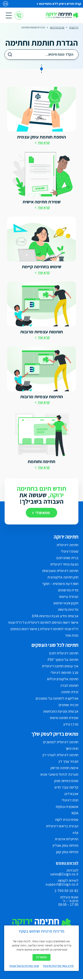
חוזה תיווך (71, 748)
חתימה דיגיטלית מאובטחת (60, 571)
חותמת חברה (69, 685)
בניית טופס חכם (67, 558)
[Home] (62, 15)
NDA (74, 813)
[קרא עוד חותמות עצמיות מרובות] (41, 304)
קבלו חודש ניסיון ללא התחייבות (60, 3)
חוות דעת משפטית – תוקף (60, 584)
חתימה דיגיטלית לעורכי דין (60, 755)
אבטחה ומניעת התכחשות (60, 711)
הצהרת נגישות (68, 597)
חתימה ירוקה (66, 537)
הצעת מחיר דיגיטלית (64, 564)
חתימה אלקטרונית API (62, 679)
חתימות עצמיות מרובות (41, 397)
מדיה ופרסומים (68, 590)
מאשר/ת (41, 957)
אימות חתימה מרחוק (64, 768)
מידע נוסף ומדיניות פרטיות (58, 965)
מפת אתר (71, 635)
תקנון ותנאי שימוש (65, 603)
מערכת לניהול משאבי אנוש (59, 774)
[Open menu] (9, 15)
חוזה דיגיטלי (70, 800)
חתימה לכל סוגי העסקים (55, 645)
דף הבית (73, 27)
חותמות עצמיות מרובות (41, 332)
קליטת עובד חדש (66, 787)
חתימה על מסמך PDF (62, 660)
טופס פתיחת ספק (66, 781)
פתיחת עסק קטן (67, 852)
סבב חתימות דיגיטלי (64, 673)
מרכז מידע (70, 724)
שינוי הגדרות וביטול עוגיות (24, 965)
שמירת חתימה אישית (42, 202)
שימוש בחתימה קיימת (41, 267)
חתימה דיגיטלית (67, 545)
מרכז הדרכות (57, 27)
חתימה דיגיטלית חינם (63, 653)
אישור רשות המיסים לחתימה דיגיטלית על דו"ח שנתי (43, 622)
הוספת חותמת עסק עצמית (41, 137)
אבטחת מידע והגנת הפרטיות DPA (55, 616)
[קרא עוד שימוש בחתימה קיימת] (41, 239)
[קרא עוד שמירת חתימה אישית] (41, 174)
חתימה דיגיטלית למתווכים (60, 742)
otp (75, 832)
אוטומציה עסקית (67, 807)
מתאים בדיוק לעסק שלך (54, 734)
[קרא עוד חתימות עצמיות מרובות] (41, 368)
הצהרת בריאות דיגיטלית (62, 826)
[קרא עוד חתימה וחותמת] (41, 433)
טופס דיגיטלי (69, 551)
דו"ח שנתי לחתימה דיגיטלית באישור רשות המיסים (44, 629)
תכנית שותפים (68, 705)
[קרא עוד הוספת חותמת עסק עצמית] (41, 109)
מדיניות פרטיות (68, 609)
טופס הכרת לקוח (66, 820)
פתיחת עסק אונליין (65, 845)
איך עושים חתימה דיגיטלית (60, 666)
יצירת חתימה (69, 692)
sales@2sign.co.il (64, 874)
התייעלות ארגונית (66, 839)
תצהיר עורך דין (68, 761)
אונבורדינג (71, 794)
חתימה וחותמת (41, 461)
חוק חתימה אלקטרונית (62, 577)
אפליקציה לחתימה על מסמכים (57, 698)
